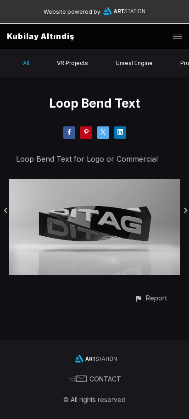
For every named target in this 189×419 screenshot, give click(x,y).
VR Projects (72, 63)
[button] (151, 297)
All (26, 63)
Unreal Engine (134, 63)
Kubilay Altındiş (40, 36)
